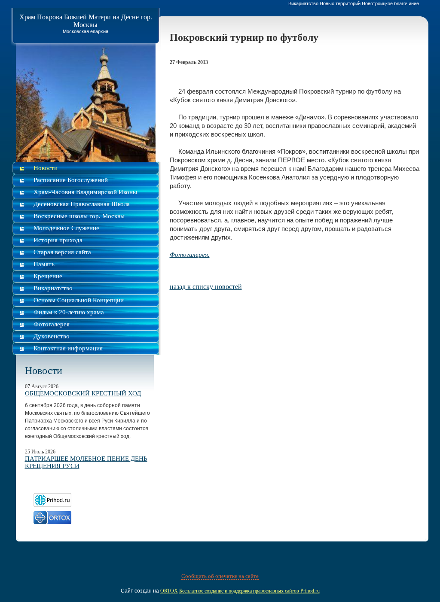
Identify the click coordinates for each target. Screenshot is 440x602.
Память (44, 264)
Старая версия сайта (62, 252)
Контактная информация (68, 348)
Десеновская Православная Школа (82, 204)
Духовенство (52, 336)
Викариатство (53, 288)
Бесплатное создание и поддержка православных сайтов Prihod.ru (249, 591)
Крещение (48, 276)
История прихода (58, 240)
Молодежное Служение (66, 228)
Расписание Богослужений (71, 179)
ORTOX (169, 591)
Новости (46, 167)
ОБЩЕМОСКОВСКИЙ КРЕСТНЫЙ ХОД (83, 393)
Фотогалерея (52, 324)
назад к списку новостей (206, 286)
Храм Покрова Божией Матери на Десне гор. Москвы (85, 20)
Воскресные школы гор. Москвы (79, 216)
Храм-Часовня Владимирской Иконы (85, 192)
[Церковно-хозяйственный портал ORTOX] (52, 522)
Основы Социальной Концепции (79, 300)
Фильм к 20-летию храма (69, 312)
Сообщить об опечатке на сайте (220, 576)
